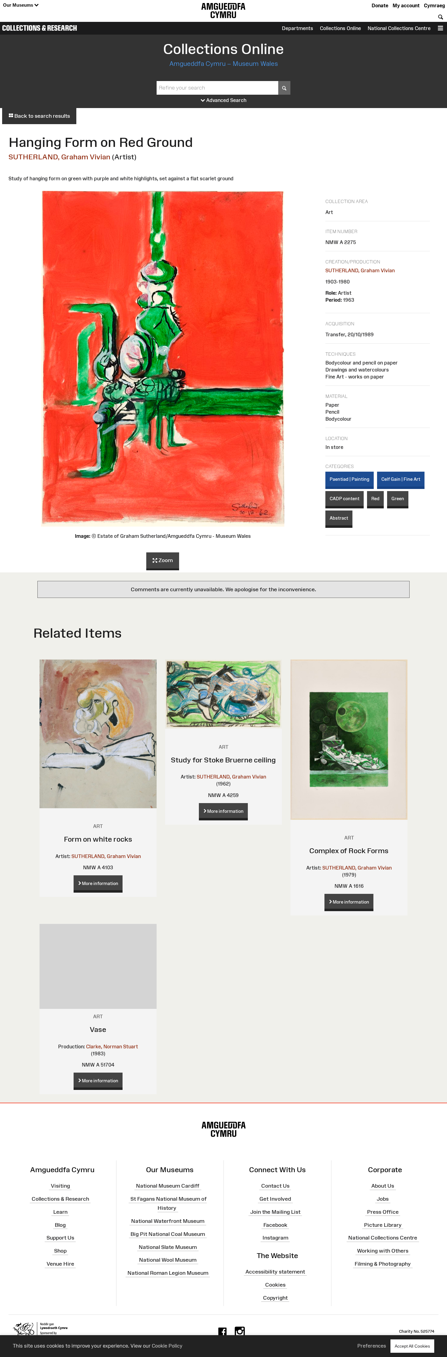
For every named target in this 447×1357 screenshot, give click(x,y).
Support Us (60, 1238)
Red (375, 498)
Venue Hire (60, 1264)
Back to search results (41, 116)
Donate (380, 5)
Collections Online (340, 28)
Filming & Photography (383, 1264)
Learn (60, 1212)
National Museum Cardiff (167, 1186)
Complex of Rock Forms (349, 850)
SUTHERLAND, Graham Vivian (59, 157)
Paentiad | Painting (349, 479)
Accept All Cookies (412, 1346)
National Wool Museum (167, 1260)
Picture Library (383, 1225)
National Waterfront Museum (167, 1221)
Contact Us (275, 1186)
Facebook (275, 1225)
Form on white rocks (98, 839)
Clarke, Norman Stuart (112, 1046)
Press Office (383, 1212)
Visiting (60, 1186)
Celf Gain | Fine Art (400, 479)
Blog (60, 1225)
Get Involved (275, 1199)
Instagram (275, 1238)
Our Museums (18, 5)
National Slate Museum (168, 1247)
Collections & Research (39, 27)
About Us (382, 1186)
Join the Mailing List (275, 1212)
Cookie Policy (167, 1346)
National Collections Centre (399, 28)
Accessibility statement (275, 1272)
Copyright (275, 1297)
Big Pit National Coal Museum (167, 1234)
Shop (60, 1251)
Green (397, 498)
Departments (297, 28)
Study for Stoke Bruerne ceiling (223, 760)
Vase (98, 1029)
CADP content (344, 498)
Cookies (275, 1284)
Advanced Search (226, 100)
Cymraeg (434, 5)
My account (406, 5)
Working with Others (382, 1251)
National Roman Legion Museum (167, 1273)
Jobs (383, 1199)
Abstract (339, 518)
